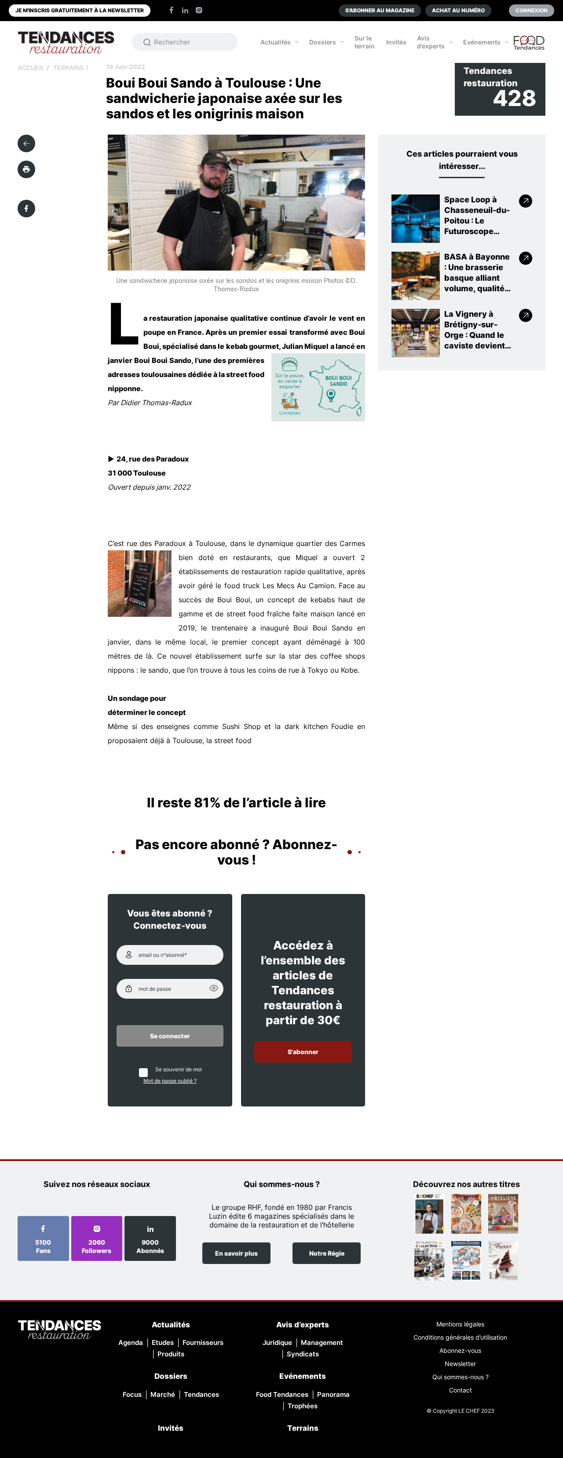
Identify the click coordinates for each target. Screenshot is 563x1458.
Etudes (163, 1342)
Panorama (333, 1394)
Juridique (277, 1342)
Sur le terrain (365, 42)
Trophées (303, 1406)
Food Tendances (282, 1394)
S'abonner (303, 1051)
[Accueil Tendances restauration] (66, 42)
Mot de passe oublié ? (170, 1080)
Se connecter (170, 1036)
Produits (170, 1354)
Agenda (130, 1342)
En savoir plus (236, 1253)
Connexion (531, 10)
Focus (132, 1394)
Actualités (275, 42)
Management (322, 1342)
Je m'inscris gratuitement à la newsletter (79, 10)
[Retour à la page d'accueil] (59, 1330)
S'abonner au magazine (379, 10)
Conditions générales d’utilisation (460, 1337)
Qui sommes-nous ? (460, 1377)
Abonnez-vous (460, 1350)
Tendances (201, 1394)
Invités (396, 42)
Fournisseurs (203, 1342)
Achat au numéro (458, 10)
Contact (460, 1390)
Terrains (68, 67)
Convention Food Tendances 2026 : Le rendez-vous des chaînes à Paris (529, 47)
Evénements (482, 42)
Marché (162, 1394)
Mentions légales (460, 1324)
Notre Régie (326, 1253)
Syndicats (303, 1354)
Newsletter (460, 1363)
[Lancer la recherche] (147, 42)
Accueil (31, 67)
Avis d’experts (431, 42)
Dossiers (322, 42)
